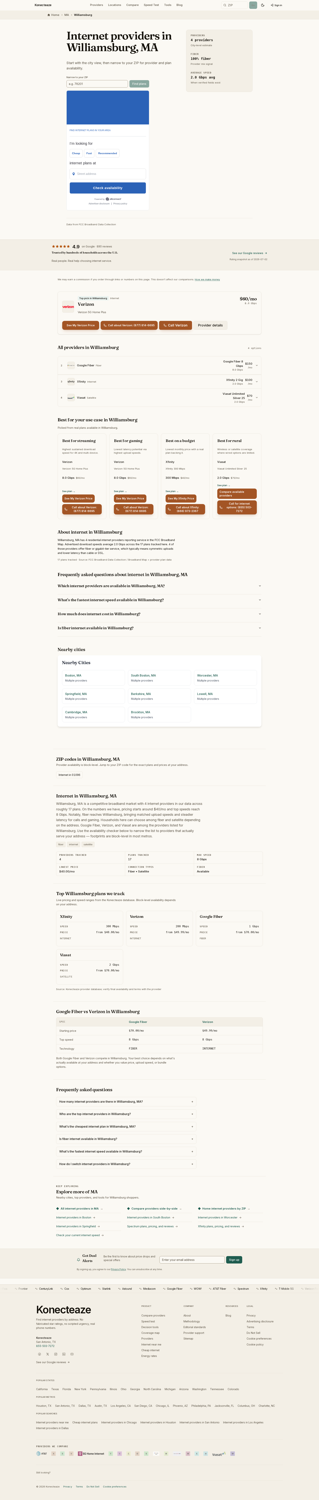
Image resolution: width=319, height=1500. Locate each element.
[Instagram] (55, 1354)
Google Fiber (138, 1022)
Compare (132, 5)
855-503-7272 (45, 1345)
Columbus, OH (246, 1405)
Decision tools (150, 1327)
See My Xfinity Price (181, 498)
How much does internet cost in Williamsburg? (99, 614)
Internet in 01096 (69, 775)
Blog (179, 5)
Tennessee (217, 1389)
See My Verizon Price (81, 325)
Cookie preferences (259, 1338)
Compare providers (153, 1315)
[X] (47, 1354)
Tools (167, 5)
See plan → (68, 491)
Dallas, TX (85, 1405)
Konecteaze (43, 5)
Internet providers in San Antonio (199, 1422)
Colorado (233, 1389)
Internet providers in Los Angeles (243, 1422)
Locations (114, 5)
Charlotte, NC (267, 1405)
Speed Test (151, 5)
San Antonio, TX (65, 1405)
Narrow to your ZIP (77, 77)
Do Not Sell (253, 1332)
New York (80, 1389)
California (42, 1389)
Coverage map (150, 1332)
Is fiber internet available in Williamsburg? (95, 628)
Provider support (193, 1332)
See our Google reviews (247, 253)
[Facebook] (39, 1354)
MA (66, 15)
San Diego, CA (143, 1405)
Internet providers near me (52, 1422)
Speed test (148, 1321)
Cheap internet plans (85, 1422)
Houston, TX (44, 1405)
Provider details (210, 325)
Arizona (183, 1389)
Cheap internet (150, 1350)
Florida (67, 1389)
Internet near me (151, 1344)
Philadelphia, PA (201, 1405)
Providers (96, 5)
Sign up (234, 1259)
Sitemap (188, 1338)
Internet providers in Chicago (119, 1422)
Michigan (170, 1389)
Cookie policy (255, 1344)
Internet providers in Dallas (52, 1428)
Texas (55, 1389)
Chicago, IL (162, 1405)
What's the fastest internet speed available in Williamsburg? (111, 599)
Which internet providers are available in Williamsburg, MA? (111, 585)
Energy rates (149, 1355)
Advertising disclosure (260, 1321)
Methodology (191, 1321)
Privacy (251, 1315)
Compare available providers (231, 493)
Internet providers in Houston (158, 1422)
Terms (250, 1327)
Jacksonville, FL (224, 1405)
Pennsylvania (98, 1389)
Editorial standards (194, 1327)
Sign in (278, 5)
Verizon (207, 1022)
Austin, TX (101, 1405)
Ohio (123, 1389)
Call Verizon (178, 325)
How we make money (207, 279)
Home (55, 15)
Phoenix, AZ (180, 1405)
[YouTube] (72, 1354)
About (187, 1315)
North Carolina (152, 1389)
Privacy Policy (118, 1269)
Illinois (113, 1389)
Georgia (135, 1389)
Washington (199, 1389)
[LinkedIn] (64, 1354)
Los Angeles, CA (121, 1405)
